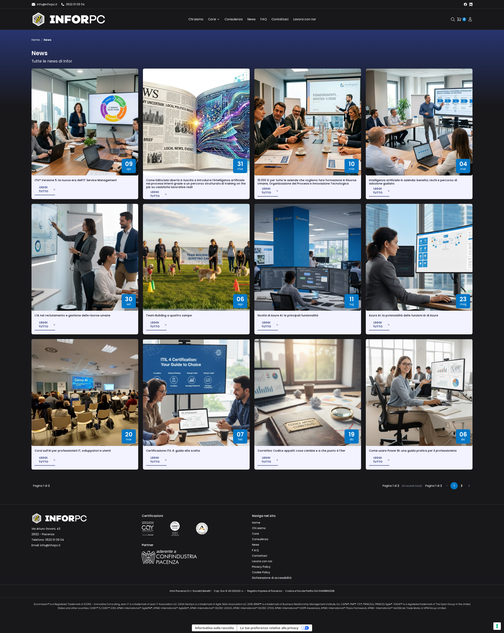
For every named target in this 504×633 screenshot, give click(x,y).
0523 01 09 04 (54, 540)
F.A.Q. (255, 550)
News (251, 19)
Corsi (212, 19)
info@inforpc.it (50, 545)
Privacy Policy (261, 567)
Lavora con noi (304, 19)
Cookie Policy (261, 572)
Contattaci (279, 19)
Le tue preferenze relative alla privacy (269, 628)
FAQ (263, 19)
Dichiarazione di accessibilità (271, 578)
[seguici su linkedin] (470, 4)
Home (36, 40)
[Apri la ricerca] (452, 19)
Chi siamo (195, 19)
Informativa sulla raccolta (214, 628)
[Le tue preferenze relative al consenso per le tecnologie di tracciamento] (497, 626)
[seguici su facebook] (465, 4)
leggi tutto (43, 189)
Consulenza (234, 19)
